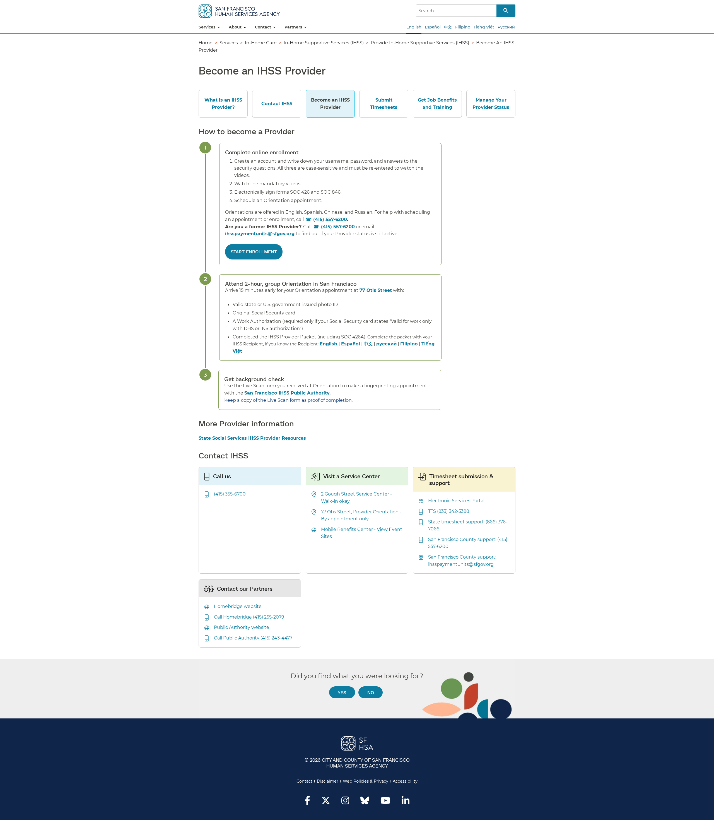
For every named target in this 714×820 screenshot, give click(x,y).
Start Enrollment (254, 251)
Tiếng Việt (484, 27)
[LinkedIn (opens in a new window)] (405, 802)
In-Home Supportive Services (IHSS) (324, 42)
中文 (448, 27)
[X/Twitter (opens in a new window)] (325, 802)
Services (228, 42)
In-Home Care (261, 42)
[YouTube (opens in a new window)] (385, 802)
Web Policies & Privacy (365, 781)
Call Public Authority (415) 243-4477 (253, 638)
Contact (304, 781)
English (413, 27)
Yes (342, 692)
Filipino (462, 27)
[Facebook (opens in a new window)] (307, 802)
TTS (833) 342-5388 (448, 511)
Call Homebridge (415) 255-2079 (249, 617)
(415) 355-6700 (230, 494)
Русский (506, 27)
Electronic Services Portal (456, 500)
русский (386, 344)
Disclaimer (327, 781)
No (370, 692)
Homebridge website (238, 606)
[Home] (239, 10)
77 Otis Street (376, 290)
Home (206, 42)
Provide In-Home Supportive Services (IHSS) (420, 42)
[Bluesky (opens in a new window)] (364, 803)
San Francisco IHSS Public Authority (287, 393)
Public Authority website (241, 627)
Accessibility (405, 781)
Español (433, 27)
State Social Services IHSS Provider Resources (252, 438)
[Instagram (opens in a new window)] (345, 802)
